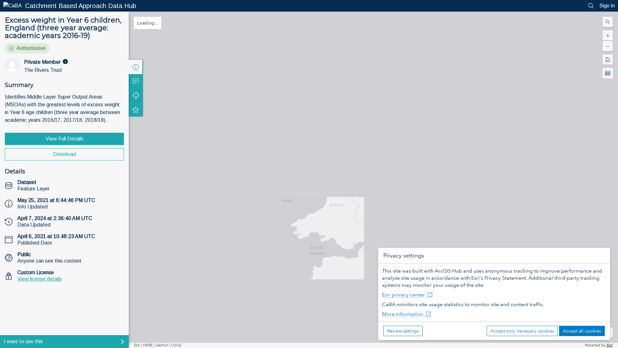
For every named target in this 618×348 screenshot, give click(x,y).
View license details (39, 279)
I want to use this (23, 341)
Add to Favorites (136, 109)
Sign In (607, 5)
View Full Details (64, 138)
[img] (65, 61)
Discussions (136, 81)
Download (64, 154)
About (136, 67)
